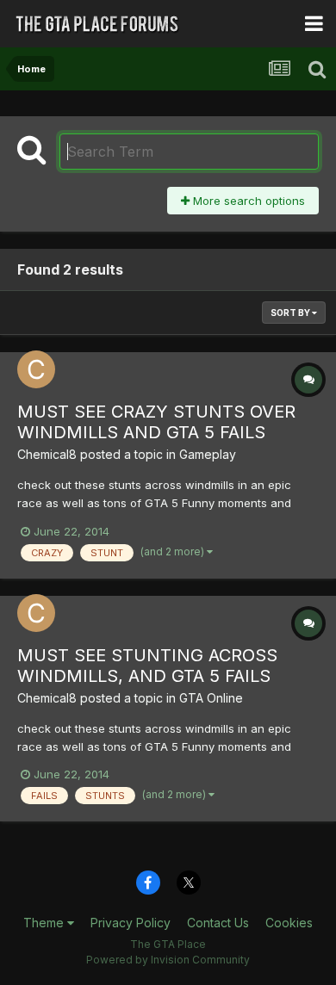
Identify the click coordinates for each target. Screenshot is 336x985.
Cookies (289, 922)
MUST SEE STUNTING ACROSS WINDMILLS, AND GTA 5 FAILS (147, 665)
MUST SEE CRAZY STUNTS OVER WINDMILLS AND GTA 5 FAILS (156, 422)
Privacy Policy (130, 922)
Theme (45, 922)
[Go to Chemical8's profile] (36, 369)
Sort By (291, 312)
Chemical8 (47, 454)
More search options (247, 201)
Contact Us (218, 922)
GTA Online (211, 698)
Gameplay (207, 454)
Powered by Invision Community (168, 959)
